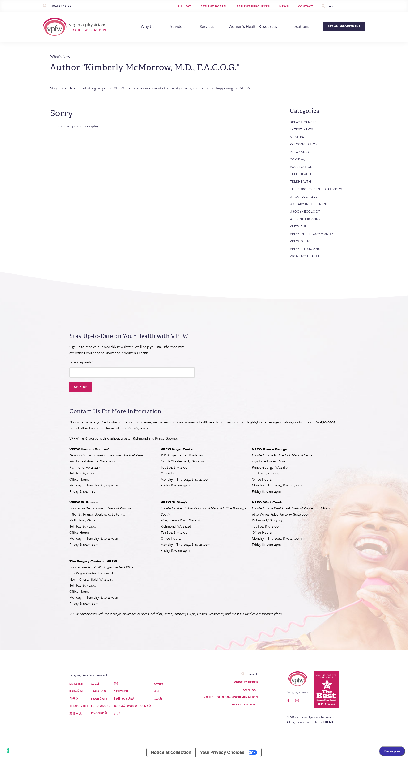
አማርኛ (158, 684)
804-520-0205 (324, 421)
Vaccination (301, 166)
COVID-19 (297, 159)
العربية (95, 684)
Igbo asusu (101, 706)
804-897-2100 (138, 428)
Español (76, 691)
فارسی (158, 698)
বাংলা (156, 691)
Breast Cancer (303, 122)
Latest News (301, 129)
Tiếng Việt (78, 706)
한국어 (74, 698)
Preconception (304, 144)
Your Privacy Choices (222, 752)
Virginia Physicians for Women (76, 27)
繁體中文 (75, 713)
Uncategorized (304, 196)
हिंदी (116, 684)
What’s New (60, 56)
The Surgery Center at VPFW (316, 189)
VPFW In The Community (312, 233)
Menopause (300, 136)
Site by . (323, 722)
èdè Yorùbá (124, 698)
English (76, 684)
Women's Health (305, 256)
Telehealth (300, 181)
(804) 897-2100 (61, 6)
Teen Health (301, 174)
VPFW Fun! (299, 226)
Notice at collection (171, 752)
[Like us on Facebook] (288, 701)
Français (99, 698)
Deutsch (121, 691)
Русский (99, 713)
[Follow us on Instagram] (297, 701)
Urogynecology (305, 211)
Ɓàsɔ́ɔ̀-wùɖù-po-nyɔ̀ (132, 706)
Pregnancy (300, 151)
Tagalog (98, 691)
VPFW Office (301, 241)
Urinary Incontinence (310, 203)
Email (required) (81, 362)
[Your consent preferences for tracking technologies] (8, 750)
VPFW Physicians (305, 248)
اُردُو (117, 713)
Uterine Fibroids (305, 218)
